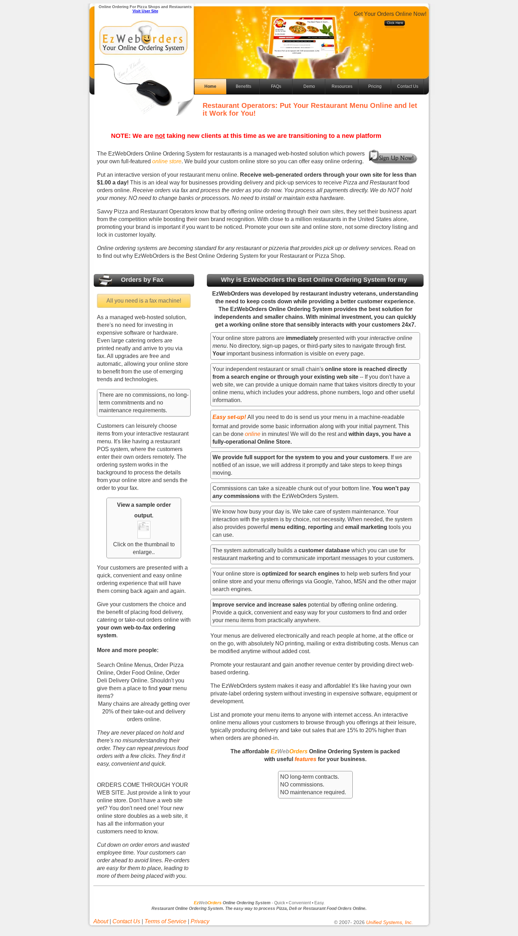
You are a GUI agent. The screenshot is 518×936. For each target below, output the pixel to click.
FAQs (276, 86)
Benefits (243, 86)
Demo (309, 86)
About (100, 921)
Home (210, 86)
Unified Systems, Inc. (389, 922)
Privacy (200, 921)
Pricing (375, 86)
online (253, 434)
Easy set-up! (229, 417)
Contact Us (407, 86)
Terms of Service (165, 921)
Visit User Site (145, 11)
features (305, 759)
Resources (342, 86)
